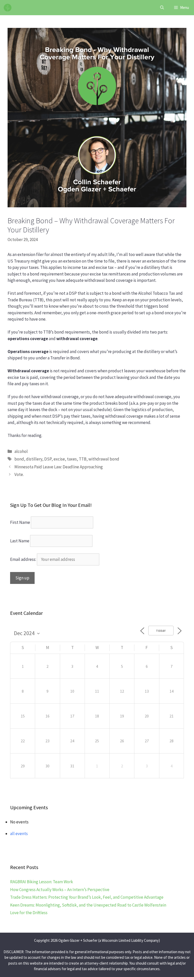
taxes (72, 459)
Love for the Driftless (28, 912)
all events (19, 833)
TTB (82, 459)
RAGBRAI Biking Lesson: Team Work (41, 881)
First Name (20, 522)
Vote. (19, 474)
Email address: (23, 559)
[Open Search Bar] (162, 7)
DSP (48, 459)
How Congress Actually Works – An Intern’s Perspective (59, 889)
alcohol (21, 451)
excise (59, 459)
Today (161, 631)
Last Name (19, 541)
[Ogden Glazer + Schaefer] (8, 7)
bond (19, 459)
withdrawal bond (103, 459)
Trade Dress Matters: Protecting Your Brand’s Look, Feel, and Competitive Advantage (86, 897)
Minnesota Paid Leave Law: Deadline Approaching (58, 467)
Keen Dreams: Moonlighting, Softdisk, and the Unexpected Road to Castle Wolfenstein (88, 905)
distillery (34, 459)
